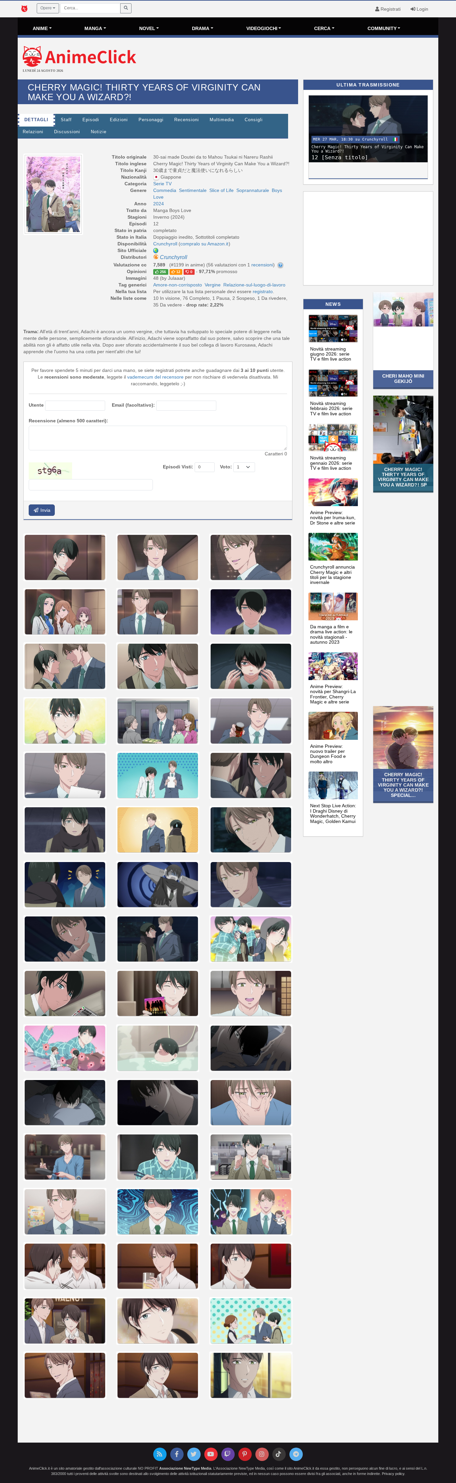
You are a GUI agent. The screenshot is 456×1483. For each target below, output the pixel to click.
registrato (263, 291)
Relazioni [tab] (33, 132)
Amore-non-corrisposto (177, 284)
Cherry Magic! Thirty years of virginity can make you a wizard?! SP (403, 477)
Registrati (390, 9)
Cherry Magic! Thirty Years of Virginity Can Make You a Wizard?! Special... (403, 785)
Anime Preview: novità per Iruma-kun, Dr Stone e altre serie (333, 517)
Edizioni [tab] (119, 120)
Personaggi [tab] (151, 120)
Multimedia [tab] (222, 120)
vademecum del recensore (155, 377)
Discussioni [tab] (67, 132)
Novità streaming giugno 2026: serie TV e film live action (330, 354)
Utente (36, 405)
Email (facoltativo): (133, 405)
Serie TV (162, 183)
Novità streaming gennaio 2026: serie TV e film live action (331, 463)
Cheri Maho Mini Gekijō (403, 378)
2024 (158, 203)
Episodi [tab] (90, 120)
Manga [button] (93, 28)
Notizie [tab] (98, 132)
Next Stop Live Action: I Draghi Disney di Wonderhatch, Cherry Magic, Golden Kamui (333, 813)
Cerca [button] (322, 28)
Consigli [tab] (254, 120)
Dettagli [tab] (36, 120)
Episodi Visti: (178, 466)
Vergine (213, 284)
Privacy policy (393, 1474)
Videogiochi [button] (261, 28)
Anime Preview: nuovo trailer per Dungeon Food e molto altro (328, 754)
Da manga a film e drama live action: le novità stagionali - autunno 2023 (331, 634)
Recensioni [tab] (186, 120)
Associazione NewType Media (185, 1468)
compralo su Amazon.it (204, 243)
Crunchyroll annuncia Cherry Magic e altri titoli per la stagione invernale (332, 574)
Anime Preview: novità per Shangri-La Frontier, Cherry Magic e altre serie (333, 694)
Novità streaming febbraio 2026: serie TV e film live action (331, 408)
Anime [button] (40, 28)
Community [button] (382, 28)
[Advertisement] (298, 59)
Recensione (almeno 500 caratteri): (68, 420)
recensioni (262, 264)
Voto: (226, 466)
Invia (44, 510)
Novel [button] (147, 28)
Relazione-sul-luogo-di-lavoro (254, 284)
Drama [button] (200, 28)
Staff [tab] (66, 120)
